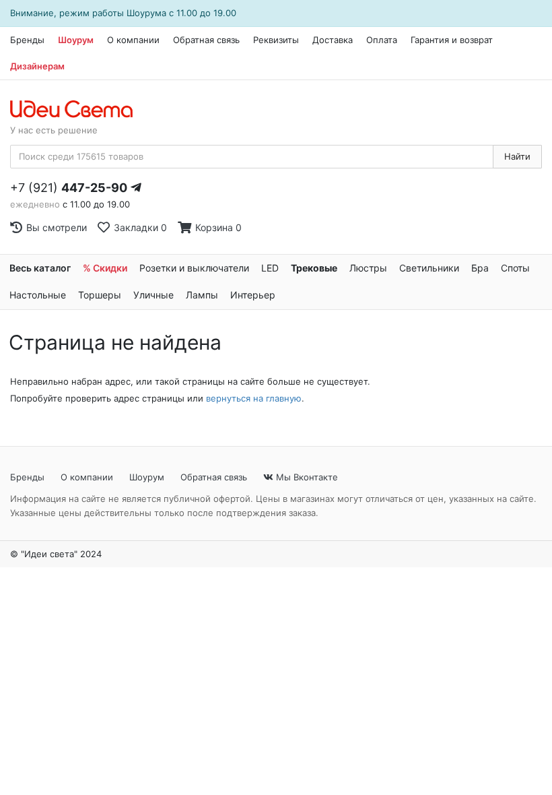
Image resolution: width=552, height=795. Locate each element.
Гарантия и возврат (452, 39)
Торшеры (99, 294)
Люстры (368, 268)
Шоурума (146, 12)
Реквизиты (276, 39)
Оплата (381, 39)
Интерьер (252, 294)
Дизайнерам (37, 66)
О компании (133, 39)
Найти (517, 156)
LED (270, 268)
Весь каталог (40, 268)
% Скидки (105, 268)
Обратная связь (206, 39)
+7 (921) (68, 188)
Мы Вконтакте (305, 477)
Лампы (202, 294)
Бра (480, 268)
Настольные (37, 294)
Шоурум (76, 39)
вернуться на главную (254, 398)
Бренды (27, 39)
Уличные (153, 294)
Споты (515, 268)
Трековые (314, 268)
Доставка (332, 39)
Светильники (429, 268)
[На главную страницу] (78, 110)
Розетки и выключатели (194, 268)
